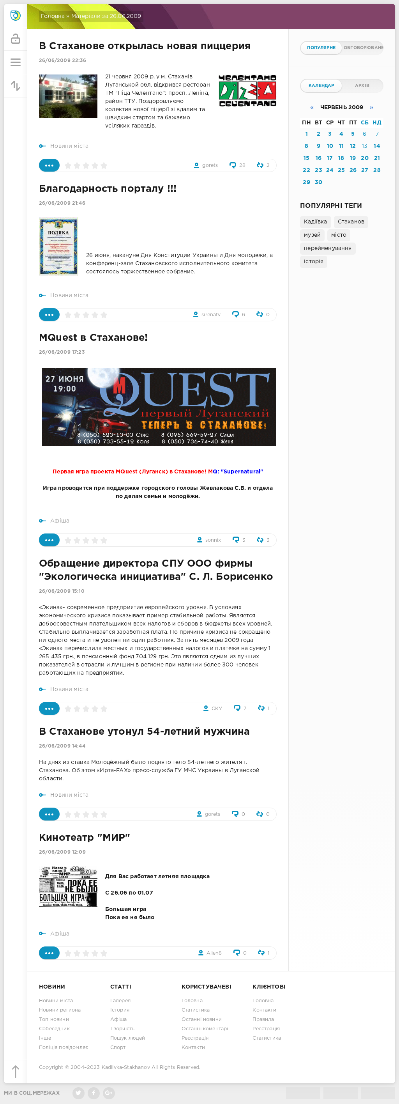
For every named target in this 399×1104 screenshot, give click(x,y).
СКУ (217, 709)
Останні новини (202, 1019)
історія (313, 261)
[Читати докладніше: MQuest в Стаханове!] (49, 539)
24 (330, 170)
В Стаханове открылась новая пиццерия (145, 46)
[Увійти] (15, 39)
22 (306, 170)
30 (318, 182)
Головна (53, 16)
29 (306, 182)
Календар (321, 86)
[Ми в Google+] (109, 1093)
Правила (263, 1019)
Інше (45, 1038)
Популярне (321, 48)
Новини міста (69, 146)
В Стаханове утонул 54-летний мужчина (144, 732)
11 (341, 146)
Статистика (196, 1010)
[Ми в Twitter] (78, 1093)
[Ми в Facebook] (94, 1093)
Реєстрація (195, 1038)
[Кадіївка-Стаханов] (15, 15)
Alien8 (214, 953)
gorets (210, 165)
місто (338, 235)
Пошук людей (127, 1038)
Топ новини (54, 1019)
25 (341, 170)
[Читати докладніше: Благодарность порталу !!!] (49, 314)
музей (312, 235)
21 (377, 158)
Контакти (193, 1048)
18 (341, 158)
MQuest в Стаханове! (93, 338)
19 (353, 158)
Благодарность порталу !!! (108, 189)
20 (364, 158)
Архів (362, 86)
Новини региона (60, 1010)
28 (242, 165)
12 (353, 146)
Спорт (118, 1048)
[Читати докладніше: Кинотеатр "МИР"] (49, 952)
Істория (119, 1010)
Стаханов (351, 222)
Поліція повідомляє (63, 1048)
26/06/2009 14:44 (62, 746)
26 (353, 170)
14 (377, 146)
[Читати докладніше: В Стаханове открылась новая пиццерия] (49, 165)
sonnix (213, 540)
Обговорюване (363, 48)
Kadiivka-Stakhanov (126, 1067)
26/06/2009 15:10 (62, 591)
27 (364, 170)
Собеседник (54, 1029)
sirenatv (211, 315)
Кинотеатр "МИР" (85, 838)
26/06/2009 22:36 (62, 60)
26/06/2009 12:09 (62, 852)
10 (330, 146)
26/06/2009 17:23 (62, 352)
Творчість (122, 1029)
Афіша (59, 521)
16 (318, 158)
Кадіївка (315, 222)
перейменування (327, 248)
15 (306, 158)
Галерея (120, 1001)
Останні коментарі (205, 1029)
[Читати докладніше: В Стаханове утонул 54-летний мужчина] (49, 814)
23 (318, 170)
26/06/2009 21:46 (62, 203)
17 (330, 158)
